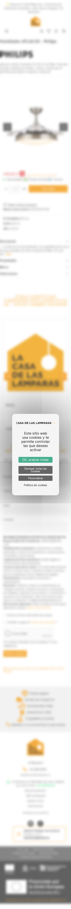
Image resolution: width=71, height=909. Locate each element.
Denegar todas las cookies (35, 470)
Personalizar (35, 478)
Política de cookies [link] (35, 485)
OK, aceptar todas (35, 460)
